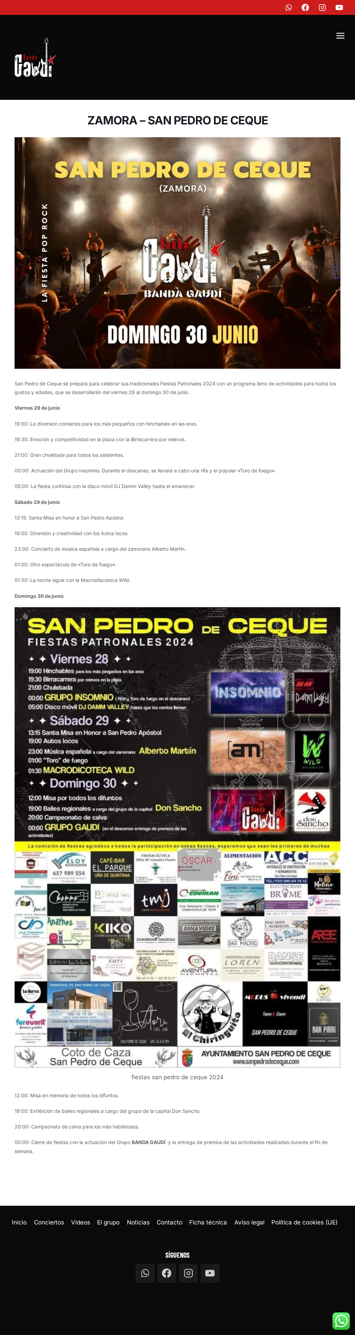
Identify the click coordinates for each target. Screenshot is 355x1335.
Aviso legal (249, 1222)
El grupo (108, 1222)
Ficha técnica (208, 1222)
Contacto (169, 1222)
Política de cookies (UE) (304, 1222)
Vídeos (80, 1222)
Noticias (138, 1222)
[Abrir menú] (340, 37)
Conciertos (49, 1222)
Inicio (19, 1222)
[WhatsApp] (288, 7)
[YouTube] (339, 7)
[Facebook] (305, 7)
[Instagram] (322, 7)
